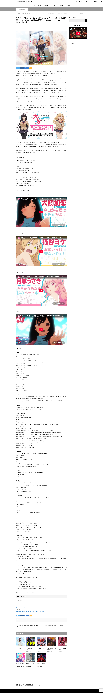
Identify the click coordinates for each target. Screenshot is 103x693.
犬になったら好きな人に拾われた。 (24, 619)
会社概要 (42, 685)
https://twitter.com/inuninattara (23, 607)
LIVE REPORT (61, 5)
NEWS (39, 5)
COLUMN (53, 5)
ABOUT (37, 685)
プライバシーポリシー (49, 685)
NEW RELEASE (21, 9)
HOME (34, 5)
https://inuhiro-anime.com (22, 602)
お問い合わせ (57, 685)
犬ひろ (31, 619)
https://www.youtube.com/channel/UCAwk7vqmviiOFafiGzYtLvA (30, 611)
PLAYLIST (68, 5)
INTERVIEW (46, 5)
